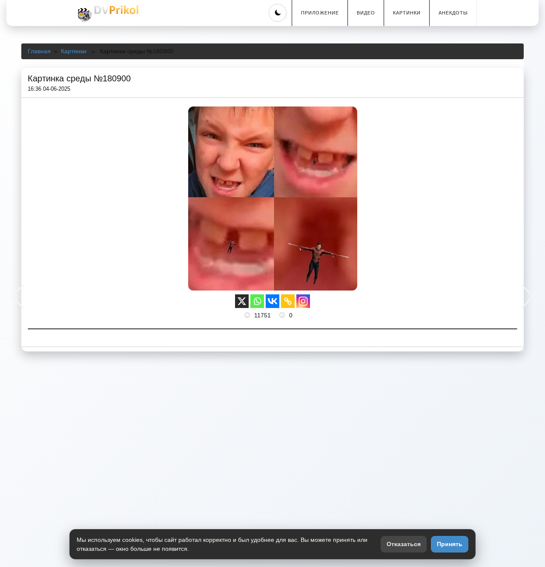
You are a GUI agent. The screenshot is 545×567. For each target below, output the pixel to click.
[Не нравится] (283, 315)
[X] (242, 301)
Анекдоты (453, 12)
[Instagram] (303, 301)
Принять (449, 544)
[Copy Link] (288, 301)
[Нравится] (248, 315)
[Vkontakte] (272, 301)
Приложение (320, 12)
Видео (366, 12)
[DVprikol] (107, 13)
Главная (39, 51)
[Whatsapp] (257, 301)
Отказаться (404, 544)
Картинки (407, 12)
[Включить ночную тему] (278, 13)
